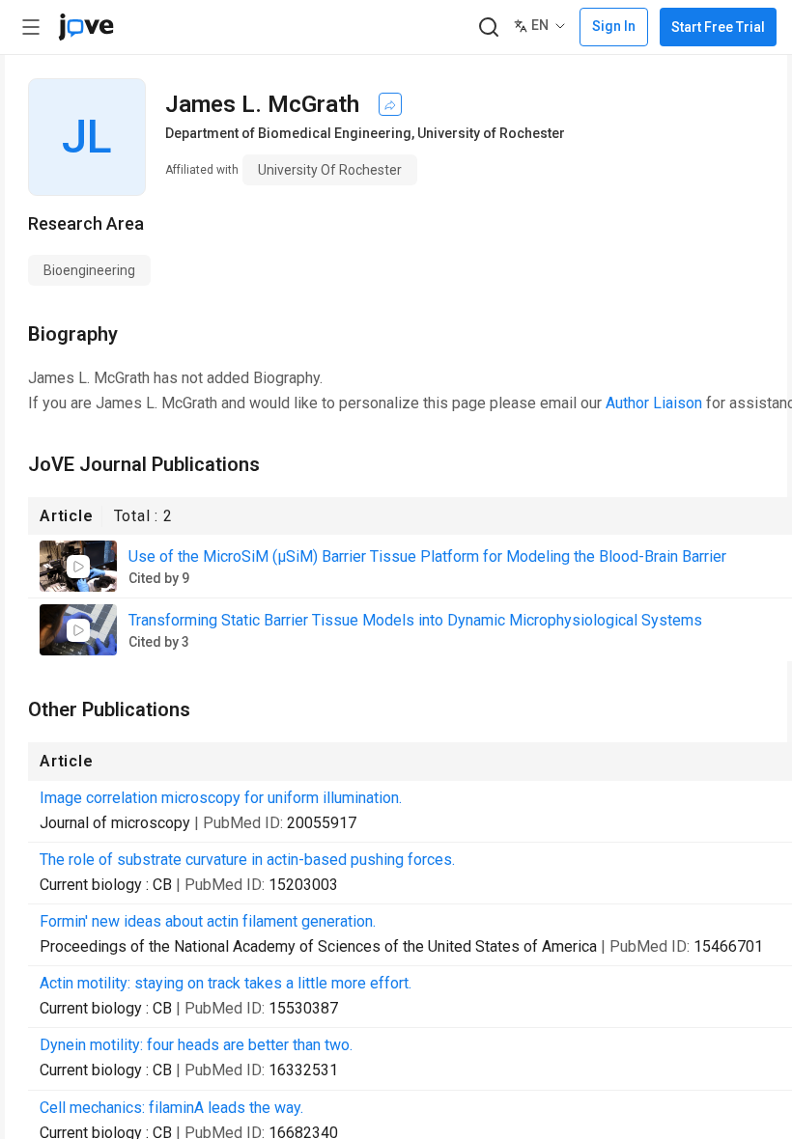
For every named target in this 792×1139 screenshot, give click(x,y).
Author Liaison (654, 403)
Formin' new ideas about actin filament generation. (208, 921)
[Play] (78, 566)
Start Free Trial (718, 27)
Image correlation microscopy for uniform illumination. (221, 798)
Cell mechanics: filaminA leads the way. (171, 1107)
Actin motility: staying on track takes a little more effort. (225, 983)
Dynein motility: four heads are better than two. (196, 1045)
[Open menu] (30, 27)
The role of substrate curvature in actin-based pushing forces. (247, 859)
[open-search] (488, 28)
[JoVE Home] (86, 27)
